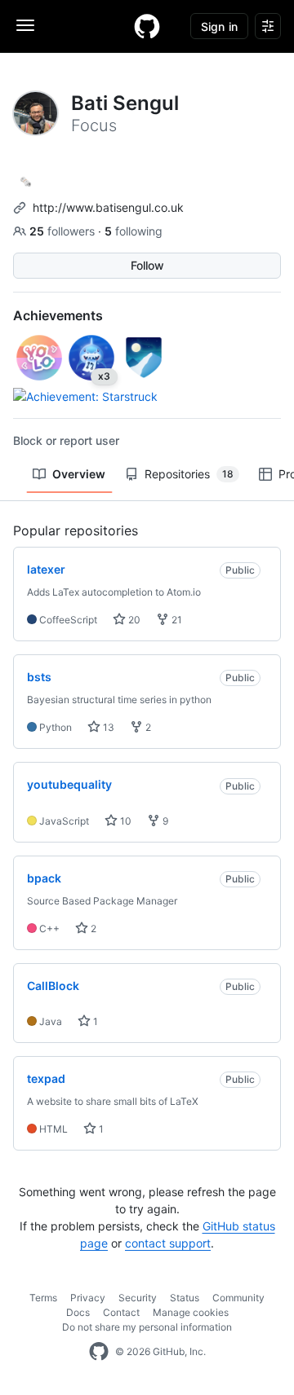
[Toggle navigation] (25, 25)
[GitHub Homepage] (99, 1351)
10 (124, 821)
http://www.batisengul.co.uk (108, 207)
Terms (43, 1298)
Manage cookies (191, 1312)
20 (133, 620)
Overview (78, 474)
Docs (78, 1312)
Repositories (189, 474)
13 (107, 727)
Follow (147, 265)
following (134, 231)
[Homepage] (147, 26)
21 (175, 620)
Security (137, 1298)
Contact (121, 1312)
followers (63, 231)
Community (238, 1298)
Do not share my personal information (147, 1327)
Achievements (58, 315)
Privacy (87, 1298)
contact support (168, 1243)
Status (184, 1298)
